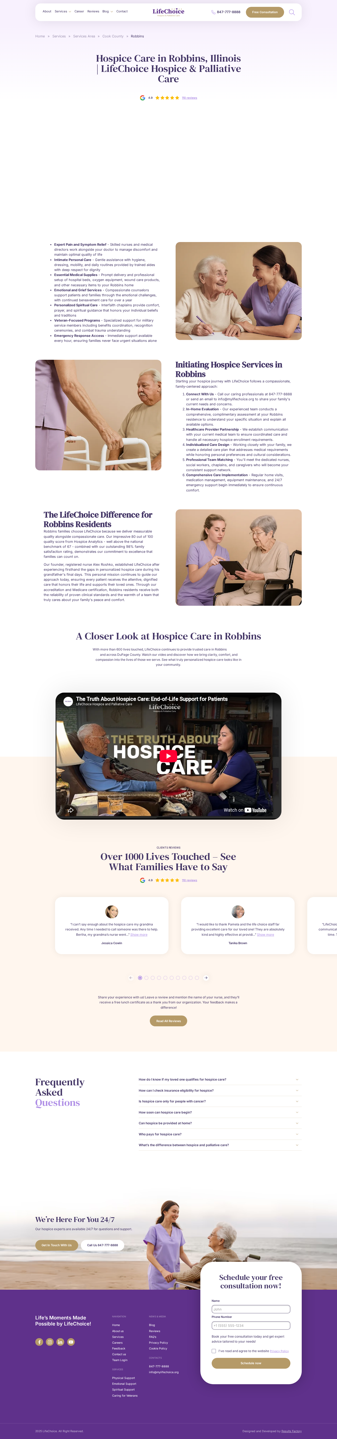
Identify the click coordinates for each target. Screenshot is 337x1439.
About (47, 11)
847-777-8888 (159, 1366)
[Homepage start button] (168, 12)
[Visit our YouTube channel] (71, 1342)
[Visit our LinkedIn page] (60, 1342)
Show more (138, 935)
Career (79, 11)
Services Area (84, 36)
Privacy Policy (158, 1342)
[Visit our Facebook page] (39, 1342)
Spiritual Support (123, 1389)
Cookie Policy (158, 1348)
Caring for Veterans (125, 1395)
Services (59, 36)
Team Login (119, 1360)
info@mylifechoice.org (164, 1372)
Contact (122, 11)
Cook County (112, 36)
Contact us (119, 1354)
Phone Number (222, 1317)
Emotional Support (124, 1384)
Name (216, 1301)
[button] (63, 12)
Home (40, 36)
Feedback (118, 1348)
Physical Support (123, 1378)
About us (118, 1331)
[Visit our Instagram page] (49, 1342)
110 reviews (189, 98)
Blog (152, 1325)
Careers (117, 1342)
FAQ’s (152, 1337)
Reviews (93, 11)
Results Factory (291, 1431)
